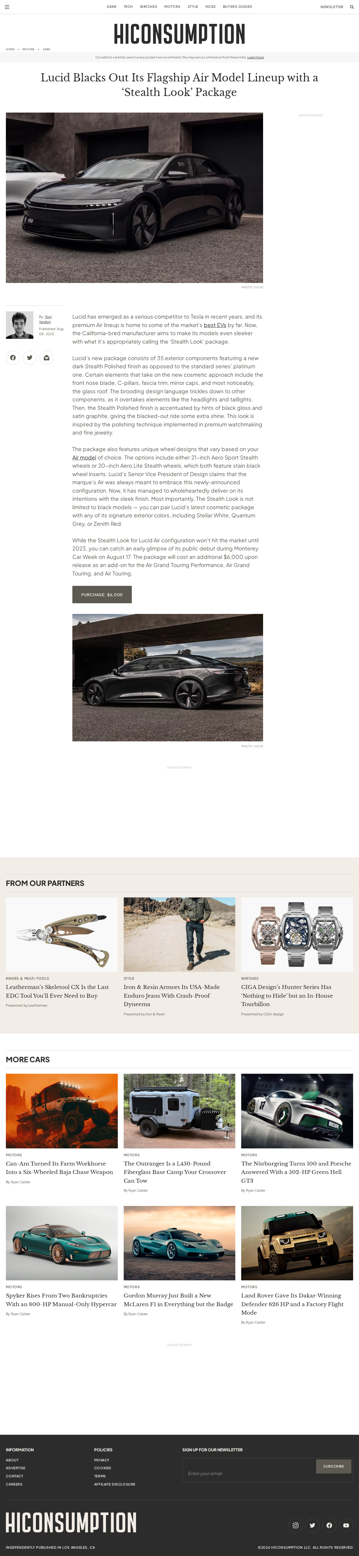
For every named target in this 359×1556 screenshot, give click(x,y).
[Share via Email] (47, 358)
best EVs (215, 324)
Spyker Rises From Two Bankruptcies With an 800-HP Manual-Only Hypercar (61, 1299)
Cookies (102, 1468)
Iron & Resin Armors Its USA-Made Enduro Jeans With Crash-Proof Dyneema (172, 995)
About (12, 1460)
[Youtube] (346, 1525)
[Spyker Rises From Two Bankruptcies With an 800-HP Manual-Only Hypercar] (62, 1243)
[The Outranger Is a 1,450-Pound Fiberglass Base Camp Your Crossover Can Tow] (180, 1111)
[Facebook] (329, 1525)
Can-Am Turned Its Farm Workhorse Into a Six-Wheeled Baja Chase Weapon (59, 1167)
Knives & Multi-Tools (27, 978)
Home (10, 49)
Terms (100, 1476)
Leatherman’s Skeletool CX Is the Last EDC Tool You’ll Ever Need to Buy (57, 991)
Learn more (255, 57)
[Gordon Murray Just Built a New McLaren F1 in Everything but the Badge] (180, 1243)
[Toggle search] (352, 7)
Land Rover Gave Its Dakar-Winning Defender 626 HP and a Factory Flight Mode (292, 1304)
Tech (128, 6)
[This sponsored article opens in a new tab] (62, 934)
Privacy (102, 1460)
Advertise (15, 1468)
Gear (111, 6)
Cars (46, 49)
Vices (210, 6)
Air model (84, 457)
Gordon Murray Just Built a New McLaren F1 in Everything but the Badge (178, 1299)
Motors (172, 6)
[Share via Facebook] (13, 358)
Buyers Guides (237, 6)
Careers (14, 1484)
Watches (148, 6)
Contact (14, 1476)
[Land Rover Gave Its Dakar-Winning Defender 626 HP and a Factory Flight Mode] (297, 1243)
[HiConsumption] (179, 34)
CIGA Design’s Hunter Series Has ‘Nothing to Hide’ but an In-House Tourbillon (287, 995)
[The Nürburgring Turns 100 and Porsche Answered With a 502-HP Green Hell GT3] (297, 1111)
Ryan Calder (20, 1182)
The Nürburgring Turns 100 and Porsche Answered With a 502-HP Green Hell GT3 (296, 1172)
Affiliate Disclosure (114, 1484)
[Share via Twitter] (30, 358)
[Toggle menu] (7, 7)
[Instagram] (296, 1525)
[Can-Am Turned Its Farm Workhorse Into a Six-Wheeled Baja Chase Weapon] (62, 1111)
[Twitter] (312, 1525)
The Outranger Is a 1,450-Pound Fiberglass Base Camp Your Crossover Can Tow (175, 1172)
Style (193, 6)
